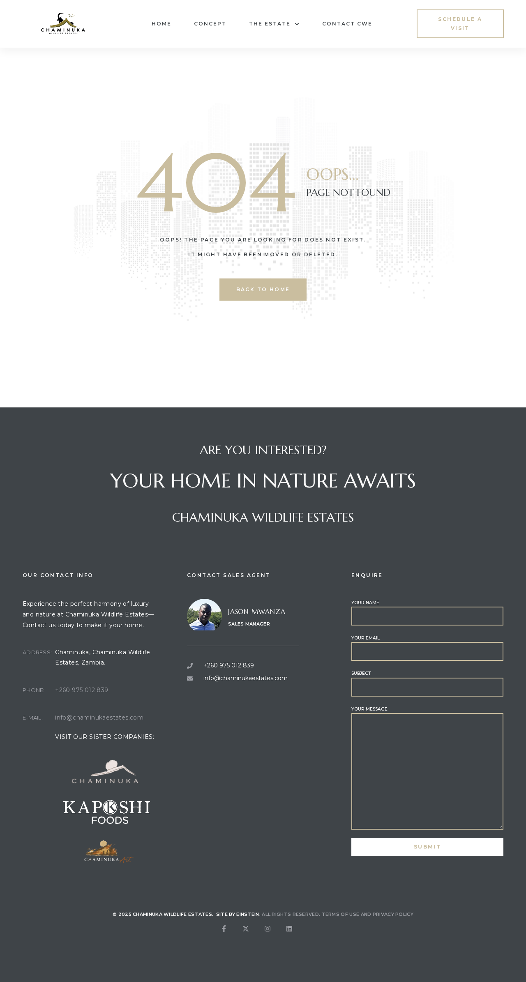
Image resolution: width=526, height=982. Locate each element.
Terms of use (341, 914)
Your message (369, 709)
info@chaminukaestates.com (99, 717)
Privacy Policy (393, 914)
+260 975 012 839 (81, 690)
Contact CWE (347, 24)
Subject (361, 673)
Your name (365, 602)
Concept (210, 24)
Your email (365, 638)
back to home (263, 289)
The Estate (270, 24)
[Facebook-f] (230, 935)
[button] (460, 23)
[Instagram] (274, 935)
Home (161, 24)
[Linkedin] (296, 935)
